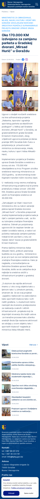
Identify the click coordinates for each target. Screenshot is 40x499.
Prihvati (11, 493)
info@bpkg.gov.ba (15, 457)
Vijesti (12, 12)
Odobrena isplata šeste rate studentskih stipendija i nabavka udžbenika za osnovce (23, 375)
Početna (5, 12)
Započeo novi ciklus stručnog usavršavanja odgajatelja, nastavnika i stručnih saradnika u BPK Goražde (25, 386)
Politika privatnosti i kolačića (21, 488)
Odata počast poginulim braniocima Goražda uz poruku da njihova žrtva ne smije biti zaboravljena (25, 352)
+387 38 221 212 (12, 451)
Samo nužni (28, 493)
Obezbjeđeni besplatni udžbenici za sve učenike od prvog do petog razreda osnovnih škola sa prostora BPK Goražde (24, 398)
